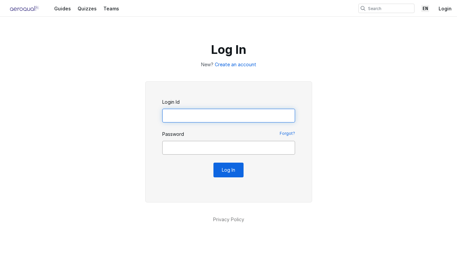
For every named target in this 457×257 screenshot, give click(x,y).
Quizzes (87, 8)
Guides (62, 8)
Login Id (171, 102)
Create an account (235, 64)
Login (445, 8)
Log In (228, 170)
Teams (111, 8)
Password (173, 134)
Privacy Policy (228, 219)
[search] (363, 8)
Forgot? (287, 133)
